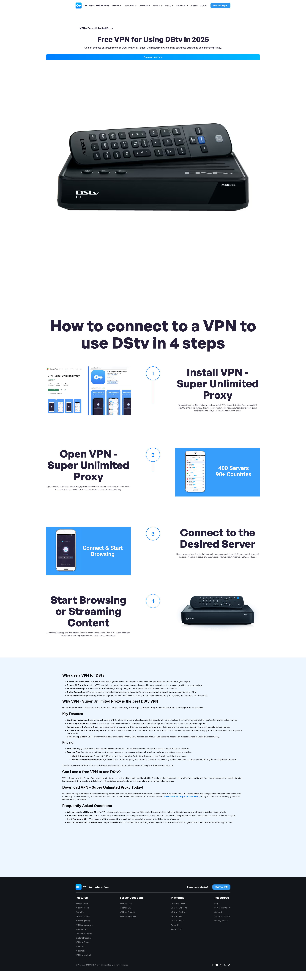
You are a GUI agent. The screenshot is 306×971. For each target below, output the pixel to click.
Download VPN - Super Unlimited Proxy (182, 796)
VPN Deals (80, 951)
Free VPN (80, 946)
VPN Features (82, 903)
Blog (216, 903)
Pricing (168, 5)
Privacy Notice (221, 920)
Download (143, 5)
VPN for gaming (83, 920)
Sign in (203, 5)
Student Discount (83, 938)
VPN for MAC (177, 920)
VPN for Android (178, 912)
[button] (117, 5)
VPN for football (83, 955)
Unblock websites (84, 933)
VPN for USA (126, 903)
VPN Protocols (82, 908)
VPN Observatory (222, 908)
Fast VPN (80, 912)
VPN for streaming (84, 925)
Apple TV (175, 925)
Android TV (176, 929)
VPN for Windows (179, 908)
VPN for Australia (128, 916)
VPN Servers (81, 929)
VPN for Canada (127, 912)
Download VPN (178, 903)
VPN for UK (125, 908)
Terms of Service (222, 916)
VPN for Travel (82, 942)
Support (194, 5)
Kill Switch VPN (83, 916)
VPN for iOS (176, 916)
